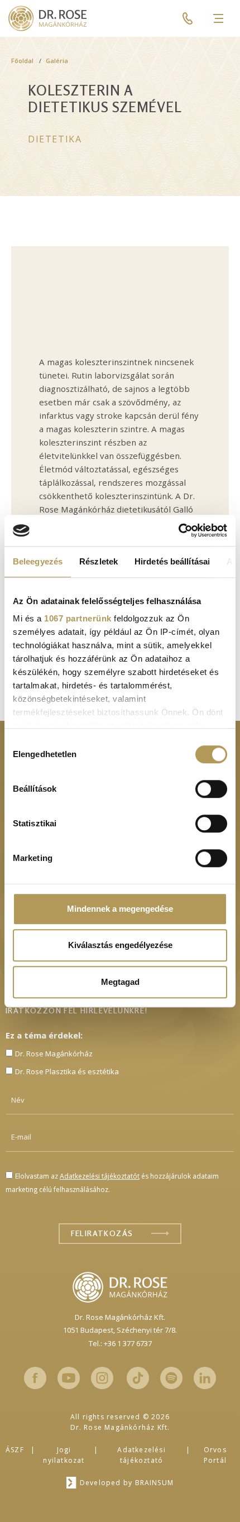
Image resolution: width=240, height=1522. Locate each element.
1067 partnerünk (78, 618)
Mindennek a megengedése (120, 908)
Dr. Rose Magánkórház (54, 1054)
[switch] (211, 789)
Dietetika (54, 139)
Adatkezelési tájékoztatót (100, 1176)
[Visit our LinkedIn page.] (205, 1378)
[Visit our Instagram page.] (102, 1378)
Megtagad (120, 982)
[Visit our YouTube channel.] (68, 1378)
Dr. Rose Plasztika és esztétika (67, 1071)
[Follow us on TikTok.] (138, 1378)
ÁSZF (15, 1449)
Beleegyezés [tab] (38, 561)
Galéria (57, 60)
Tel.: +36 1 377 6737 (120, 1343)
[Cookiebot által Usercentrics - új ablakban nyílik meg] (178, 530)
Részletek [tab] (98, 561)
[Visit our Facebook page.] (35, 1378)
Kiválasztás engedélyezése (120, 945)
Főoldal (22, 60)
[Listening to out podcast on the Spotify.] (171, 1378)
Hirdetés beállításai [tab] (172, 561)
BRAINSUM (154, 1482)
